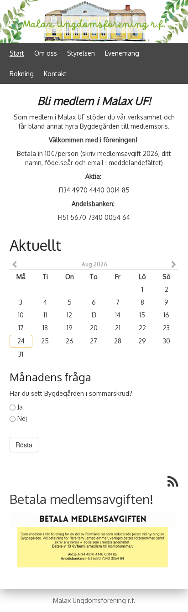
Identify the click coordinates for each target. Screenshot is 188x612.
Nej (22, 418)
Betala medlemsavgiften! (81, 499)
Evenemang (122, 53)
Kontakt (55, 74)
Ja (20, 407)
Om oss (45, 53)
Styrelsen (81, 53)
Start (17, 53)
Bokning (22, 74)
